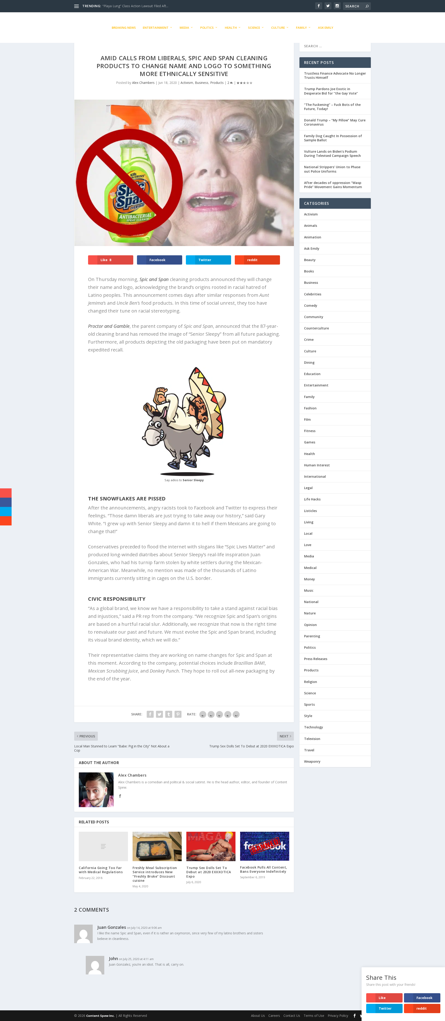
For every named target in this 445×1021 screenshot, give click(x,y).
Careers (274, 1015)
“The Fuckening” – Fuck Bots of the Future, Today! (332, 106)
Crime (309, 339)
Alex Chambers (143, 82)
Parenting (312, 636)
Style (308, 716)
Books (309, 271)
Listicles (310, 511)
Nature (310, 613)
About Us (258, 1015)
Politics (207, 27)
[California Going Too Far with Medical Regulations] (103, 846)
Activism (187, 82)
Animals (310, 225)
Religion (310, 682)
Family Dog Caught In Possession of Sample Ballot (333, 138)
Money (309, 579)
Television (312, 739)
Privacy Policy (338, 1015)
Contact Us (291, 1015)
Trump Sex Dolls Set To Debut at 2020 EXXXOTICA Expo (208, 872)
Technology (313, 727)
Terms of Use (314, 1015)
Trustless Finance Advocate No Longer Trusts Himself (335, 75)
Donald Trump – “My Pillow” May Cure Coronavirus (335, 122)
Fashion (310, 408)
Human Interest (317, 465)
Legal (308, 488)
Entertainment (155, 27)
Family (301, 27)
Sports (309, 704)
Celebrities (312, 294)
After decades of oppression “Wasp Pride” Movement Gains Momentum (333, 184)
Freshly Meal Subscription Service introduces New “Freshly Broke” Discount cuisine (155, 874)
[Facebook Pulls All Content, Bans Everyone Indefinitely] (264, 846)
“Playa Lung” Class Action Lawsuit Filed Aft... (135, 6)
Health (231, 27)
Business (201, 82)
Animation (312, 237)
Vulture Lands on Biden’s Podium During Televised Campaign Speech (332, 153)
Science (254, 27)
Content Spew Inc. (100, 1016)
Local (308, 533)
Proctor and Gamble (109, 326)
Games (309, 442)
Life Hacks (312, 499)
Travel (309, 750)
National (311, 602)
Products (217, 82)
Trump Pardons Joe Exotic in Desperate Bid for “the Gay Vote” (331, 91)
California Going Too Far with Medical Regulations (101, 870)
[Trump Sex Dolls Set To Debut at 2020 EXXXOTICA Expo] (210, 846)
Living (308, 522)
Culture (278, 27)
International (315, 476)
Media (184, 27)
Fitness (309, 431)
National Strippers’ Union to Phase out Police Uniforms (332, 169)
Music (308, 590)
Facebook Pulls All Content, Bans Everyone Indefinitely (263, 869)
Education (312, 374)
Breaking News (124, 27)
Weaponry (312, 761)
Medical (310, 568)
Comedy (310, 305)
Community (313, 317)
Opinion (310, 625)
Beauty (310, 260)
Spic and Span (154, 279)
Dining (309, 362)
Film (307, 419)
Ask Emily (325, 27)
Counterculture (316, 328)
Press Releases (315, 659)
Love (307, 545)
